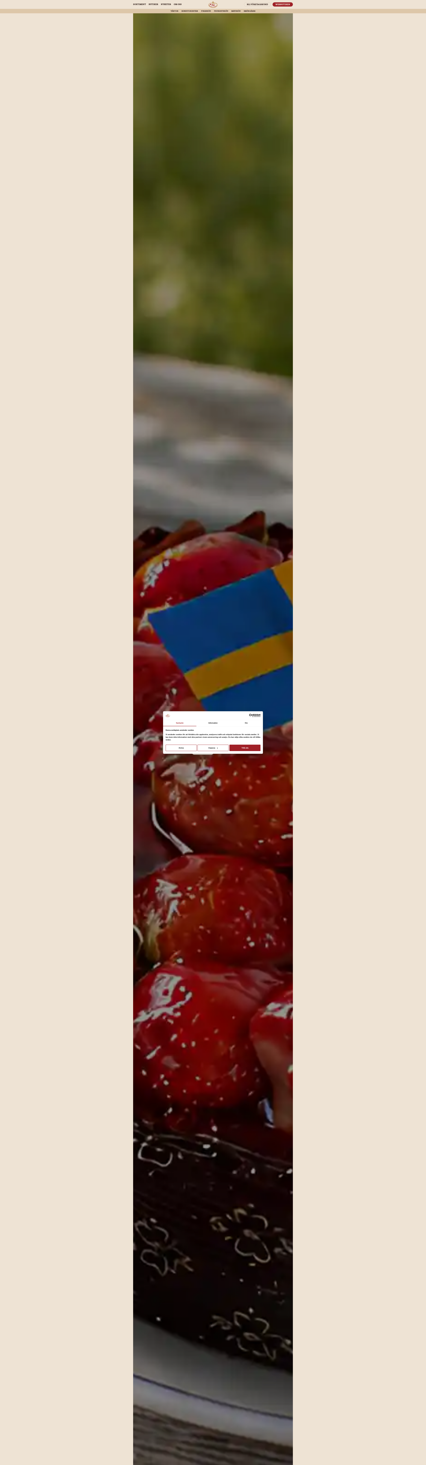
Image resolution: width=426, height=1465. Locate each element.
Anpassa (211, 748)
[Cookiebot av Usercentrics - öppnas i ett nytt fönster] (250, 715)
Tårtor (174, 11)
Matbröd (236, 11)
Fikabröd (206, 11)
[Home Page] (213, 4)
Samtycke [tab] (180, 723)
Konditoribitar (189, 11)
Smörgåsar (249, 11)
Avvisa (181, 748)
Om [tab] (246, 723)
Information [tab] (213, 723)
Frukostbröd (221, 11)
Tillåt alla (245, 748)
